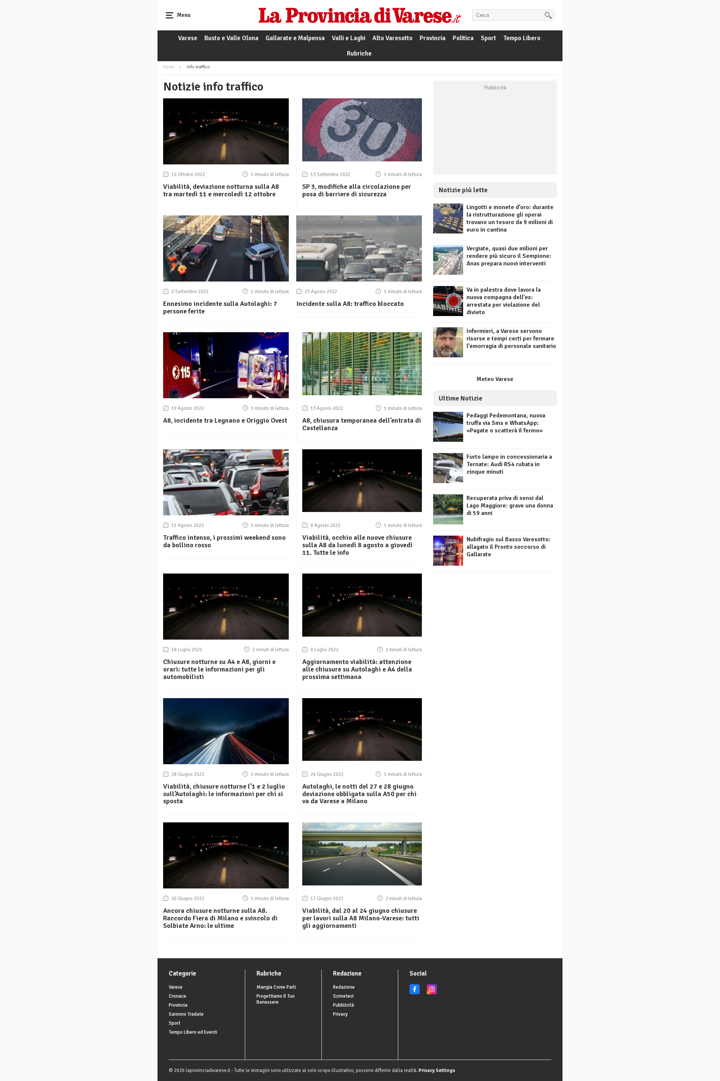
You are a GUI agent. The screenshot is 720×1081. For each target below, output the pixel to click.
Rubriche (359, 53)
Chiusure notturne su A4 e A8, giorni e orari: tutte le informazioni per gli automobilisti (219, 669)
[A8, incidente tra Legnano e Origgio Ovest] (226, 396)
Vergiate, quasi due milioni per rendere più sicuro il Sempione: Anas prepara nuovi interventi (508, 256)
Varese (187, 38)
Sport (488, 38)
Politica (463, 38)
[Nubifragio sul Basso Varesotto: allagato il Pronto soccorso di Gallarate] (448, 564)
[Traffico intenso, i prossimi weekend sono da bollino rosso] (226, 513)
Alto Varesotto (392, 38)
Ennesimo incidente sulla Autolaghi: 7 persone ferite (220, 307)
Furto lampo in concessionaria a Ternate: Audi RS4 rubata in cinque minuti (509, 464)
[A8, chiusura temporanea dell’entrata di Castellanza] (362, 393)
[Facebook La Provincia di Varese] (415, 993)
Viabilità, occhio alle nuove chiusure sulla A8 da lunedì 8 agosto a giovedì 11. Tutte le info (357, 545)
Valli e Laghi (348, 38)
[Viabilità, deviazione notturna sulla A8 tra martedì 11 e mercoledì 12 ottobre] (226, 162)
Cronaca (177, 996)
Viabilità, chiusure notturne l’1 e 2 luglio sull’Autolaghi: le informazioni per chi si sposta (224, 793)
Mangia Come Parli (276, 987)
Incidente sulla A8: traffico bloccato (350, 304)
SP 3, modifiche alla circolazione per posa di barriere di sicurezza (356, 190)
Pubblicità (343, 1005)
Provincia (433, 38)
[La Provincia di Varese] (360, 15)
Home (168, 67)
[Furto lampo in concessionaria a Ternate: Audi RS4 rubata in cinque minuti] (448, 481)
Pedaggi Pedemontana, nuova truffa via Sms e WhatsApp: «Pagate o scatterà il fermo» (505, 423)
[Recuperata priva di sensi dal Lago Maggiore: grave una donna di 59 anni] (448, 522)
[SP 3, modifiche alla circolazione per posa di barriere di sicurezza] (362, 159)
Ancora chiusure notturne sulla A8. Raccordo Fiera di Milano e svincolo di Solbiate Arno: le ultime (220, 918)
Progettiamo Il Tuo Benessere (275, 999)
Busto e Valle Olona (231, 38)
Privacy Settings (436, 1070)
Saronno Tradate (186, 1014)
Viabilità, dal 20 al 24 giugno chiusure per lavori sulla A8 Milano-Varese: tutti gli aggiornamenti (360, 918)
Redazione (344, 987)
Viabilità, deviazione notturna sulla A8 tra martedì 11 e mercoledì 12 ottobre (221, 190)
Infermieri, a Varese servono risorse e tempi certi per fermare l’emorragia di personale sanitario (511, 338)
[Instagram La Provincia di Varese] (432, 993)
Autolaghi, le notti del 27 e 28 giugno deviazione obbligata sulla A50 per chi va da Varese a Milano (359, 793)
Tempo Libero (521, 38)
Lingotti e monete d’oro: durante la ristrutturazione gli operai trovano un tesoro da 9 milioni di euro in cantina (510, 218)
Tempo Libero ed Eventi (193, 1032)
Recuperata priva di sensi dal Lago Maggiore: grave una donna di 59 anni (509, 505)
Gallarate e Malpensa (295, 38)
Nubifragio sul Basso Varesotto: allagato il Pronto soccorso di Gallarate (508, 547)
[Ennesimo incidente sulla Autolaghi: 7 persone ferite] (226, 279)
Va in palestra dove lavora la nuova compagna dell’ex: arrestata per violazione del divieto (503, 301)
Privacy (340, 1014)
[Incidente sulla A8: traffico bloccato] (359, 279)
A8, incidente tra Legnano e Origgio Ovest (225, 420)
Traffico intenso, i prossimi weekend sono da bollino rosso (224, 541)
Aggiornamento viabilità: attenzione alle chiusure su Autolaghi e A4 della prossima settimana (357, 669)
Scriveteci (343, 996)
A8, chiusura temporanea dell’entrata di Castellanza (361, 424)
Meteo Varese (495, 379)
